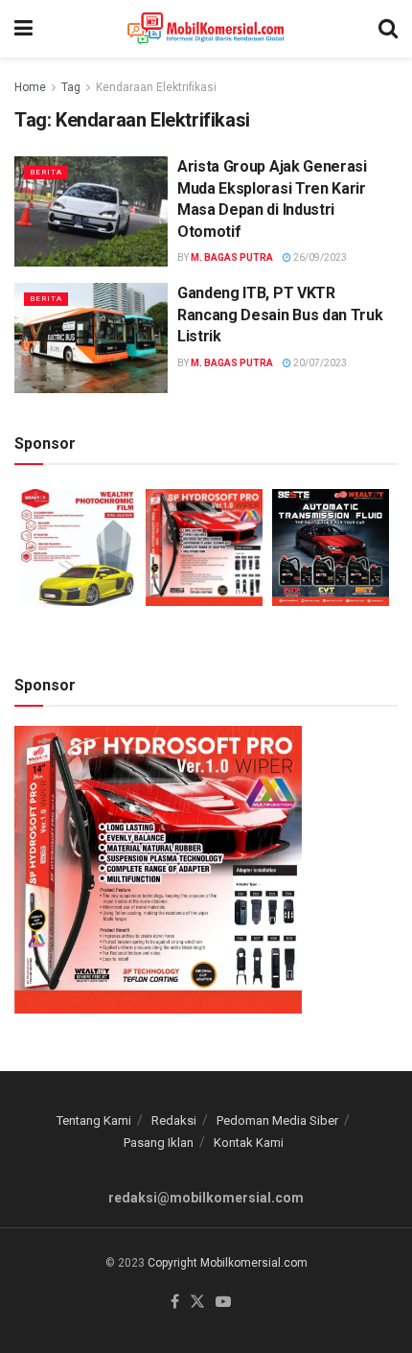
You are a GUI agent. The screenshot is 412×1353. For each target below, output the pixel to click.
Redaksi (173, 1120)
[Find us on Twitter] (197, 1303)
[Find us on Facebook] (175, 1303)
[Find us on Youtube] (223, 1303)
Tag (70, 87)
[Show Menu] (23, 29)
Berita (46, 172)
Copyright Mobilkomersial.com (228, 1263)
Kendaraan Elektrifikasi (156, 87)
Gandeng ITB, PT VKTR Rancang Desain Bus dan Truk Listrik (279, 314)
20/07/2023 (319, 363)
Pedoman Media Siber (277, 1120)
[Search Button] (388, 29)
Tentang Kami (94, 1120)
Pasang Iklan (159, 1142)
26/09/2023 (319, 257)
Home (30, 87)
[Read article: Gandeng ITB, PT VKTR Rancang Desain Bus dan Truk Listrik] (91, 337)
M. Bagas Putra (232, 257)
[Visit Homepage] (205, 29)
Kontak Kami (249, 1142)
